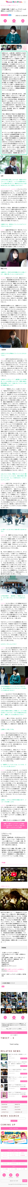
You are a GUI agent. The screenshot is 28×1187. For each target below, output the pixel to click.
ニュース (5, 1152)
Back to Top (14, 1181)
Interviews (4, 15)
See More (14, 1128)
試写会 (22, 1152)
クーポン (14, 1155)
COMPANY (14, 1163)
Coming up (18, 1112)
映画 (10, 15)
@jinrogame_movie (12, 971)
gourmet (5, 1107)
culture (18, 1109)
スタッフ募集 (14, 1169)
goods (4, 1109)
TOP (24, 1181)
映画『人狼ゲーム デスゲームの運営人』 (14, 969)
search (13, 1120)
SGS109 (5, 1163)
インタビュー (14, 1152)
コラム (5, 1171)
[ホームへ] (14, 1)
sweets (17, 1104)
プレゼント (5, 1157)
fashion (4, 1104)
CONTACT (23, 1163)
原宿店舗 (23, 1155)
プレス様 (23, 1169)
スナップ (5, 1155)
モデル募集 (5, 1169)
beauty (17, 1107)
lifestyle (5, 1112)
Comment (14, 1032)
